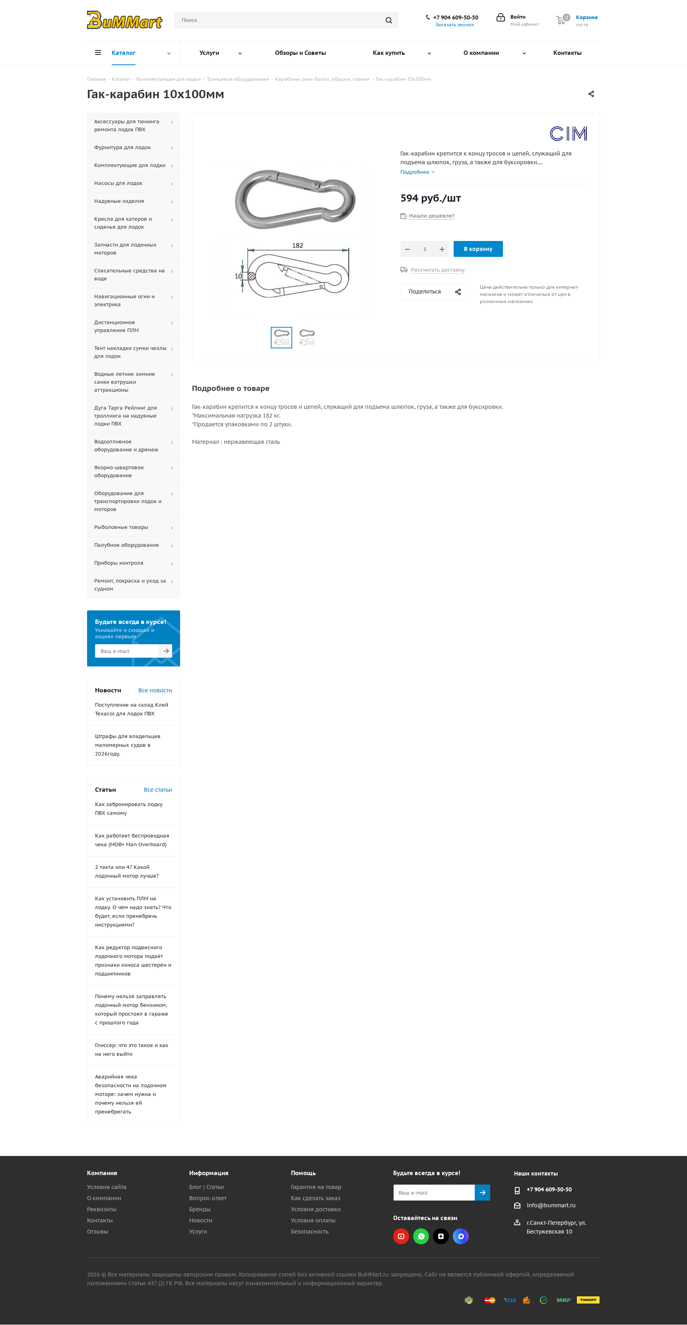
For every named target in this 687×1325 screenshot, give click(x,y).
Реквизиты (101, 1209)
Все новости (155, 690)
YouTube (401, 1236)
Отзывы (97, 1231)
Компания (102, 1173)
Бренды (200, 1209)
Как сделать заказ (315, 1198)
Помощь (303, 1173)
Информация (209, 1173)
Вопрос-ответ (208, 1198)
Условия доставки (316, 1209)
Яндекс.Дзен (441, 1236)
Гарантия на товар (316, 1187)
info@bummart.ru (551, 1205)
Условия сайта (106, 1187)
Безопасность (309, 1231)
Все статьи (158, 789)
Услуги (198, 1231)
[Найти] (388, 20)
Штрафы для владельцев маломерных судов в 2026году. (128, 745)
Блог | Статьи (206, 1187)
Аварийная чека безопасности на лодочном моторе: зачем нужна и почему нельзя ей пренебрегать (131, 1094)
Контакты (100, 1220)
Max (461, 1236)
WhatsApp (421, 1236)
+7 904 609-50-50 (455, 17)
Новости (200, 1220)
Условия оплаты (313, 1220)
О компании (104, 1198)
